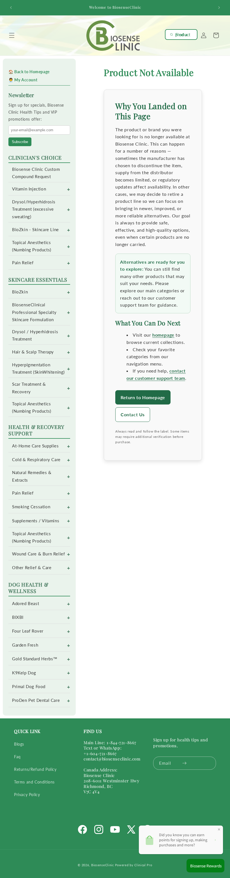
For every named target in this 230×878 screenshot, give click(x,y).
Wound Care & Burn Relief (38, 553)
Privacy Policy (27, 794)
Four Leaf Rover (27, 631)
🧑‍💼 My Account (22, 79)
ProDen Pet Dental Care (36, 700)
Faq (17, 756)
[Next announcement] (219, 7)
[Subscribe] (184, 763)
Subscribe (20, 142)
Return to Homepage (143, 397)
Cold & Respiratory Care (36, 459)
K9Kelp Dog (24, 672)
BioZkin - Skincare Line (35, 229)
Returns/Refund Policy (35, 769)
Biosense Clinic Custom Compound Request (36, 173)
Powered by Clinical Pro (133, 865)
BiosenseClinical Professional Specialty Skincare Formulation (34, 312)
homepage (163, 334)
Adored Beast (25, 603)
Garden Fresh (25, 645)
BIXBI (18, 617)
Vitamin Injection (29, 189)
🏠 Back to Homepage (29, 71)
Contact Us (133, 414)
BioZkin (20, 291)
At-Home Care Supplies (35, 445)
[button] (12, 35)
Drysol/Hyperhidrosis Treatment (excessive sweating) (34, 209)
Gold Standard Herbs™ (35, 658)
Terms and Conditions (34, 782)
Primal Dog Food (28, 686)
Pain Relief (23, 262)
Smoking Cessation (31, 506)
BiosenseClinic (102, 865)
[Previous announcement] (11, 7)
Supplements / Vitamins (35, 520)
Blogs (19, 744)
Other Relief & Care (31, 567)
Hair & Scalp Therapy (33, 352)
